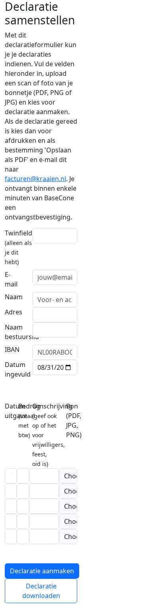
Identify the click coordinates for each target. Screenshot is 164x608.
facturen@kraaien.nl (35, 178)
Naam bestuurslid (22, 332)
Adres (13, 312)
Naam (14, 296)
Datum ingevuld (18, 369)
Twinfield (18, 247)
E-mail (11, 279)
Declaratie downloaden (41, 591)
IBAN (12, 349)
